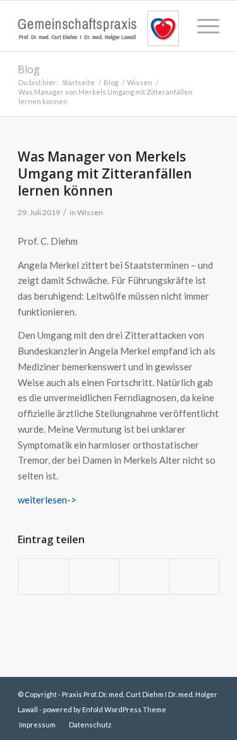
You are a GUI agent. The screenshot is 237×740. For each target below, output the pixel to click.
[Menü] (202, 26)
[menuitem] (172, 26)
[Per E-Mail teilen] (194, 576)
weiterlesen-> (47, 499)
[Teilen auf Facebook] (43, 576)
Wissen (90, 212)
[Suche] (172, 26)
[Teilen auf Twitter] (93, 576)
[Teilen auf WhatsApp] (144, 576)
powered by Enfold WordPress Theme (104, 709)
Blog (29, 69)
